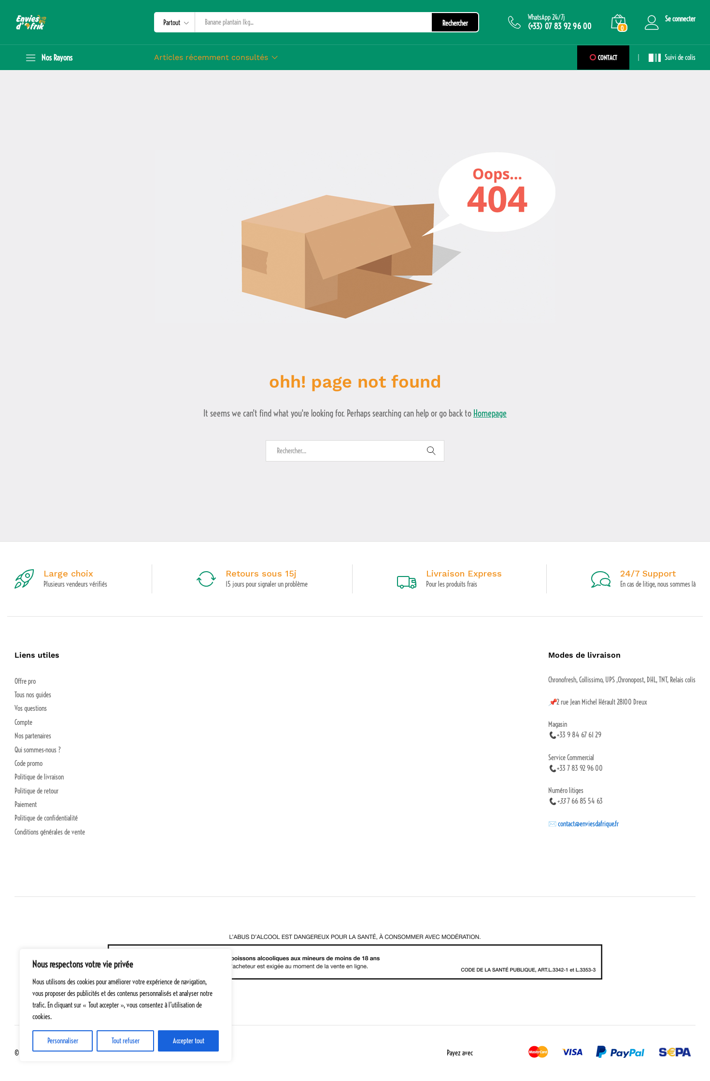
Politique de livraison (39, 777)
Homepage (490, 413)
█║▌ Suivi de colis (672, 57)
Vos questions (30, 708)
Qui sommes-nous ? (37, 750)
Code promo (28, 763)
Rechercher (455, 23)
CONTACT (606, 57)
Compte (23, 722)
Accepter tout (188, 1041)
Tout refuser (126, 1041)
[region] (125, 1005)
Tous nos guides (32, 695)
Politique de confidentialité (46, 818)
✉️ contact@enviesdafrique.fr (583, 824)
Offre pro (25, 681)
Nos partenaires (32, 736)
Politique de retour (36, 791)
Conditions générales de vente (49, 832)
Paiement (25, 804)
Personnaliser (62, 1041)
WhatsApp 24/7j (546, 18)
